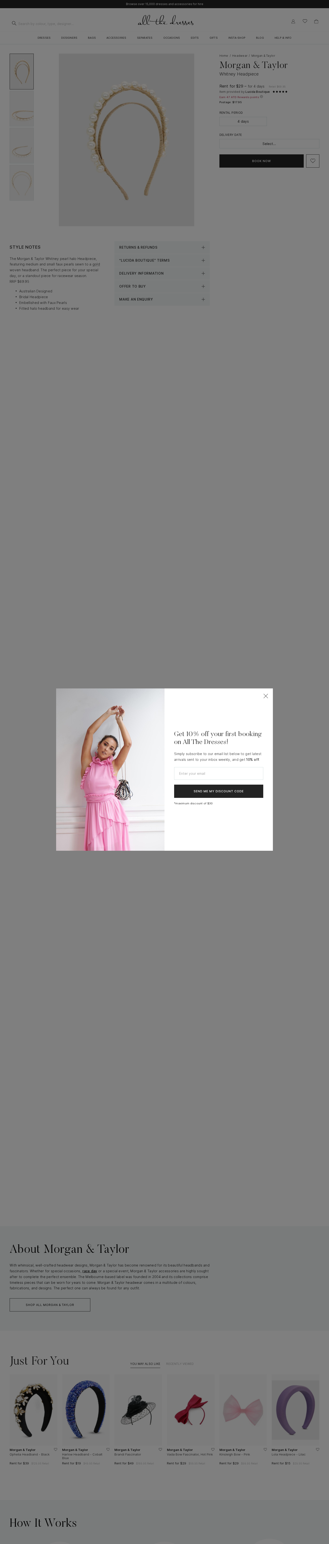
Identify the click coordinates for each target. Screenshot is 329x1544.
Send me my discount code (219, 791)
